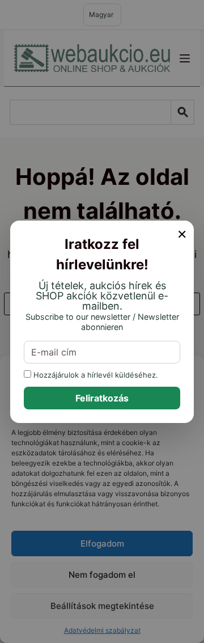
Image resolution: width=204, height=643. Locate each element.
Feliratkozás (102, 398)
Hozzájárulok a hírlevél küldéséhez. (94, 374)
